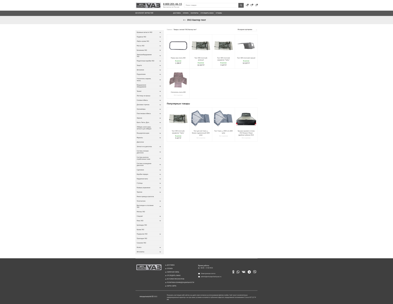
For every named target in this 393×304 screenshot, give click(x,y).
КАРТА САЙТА (171, 286)
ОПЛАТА (170, 268)
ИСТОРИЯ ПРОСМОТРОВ (175, 279)
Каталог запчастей (145, 13)
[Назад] (184, 20)
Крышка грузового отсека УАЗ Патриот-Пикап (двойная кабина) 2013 (246, 133)
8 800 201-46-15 (172, 4)
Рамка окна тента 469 (178, 58)
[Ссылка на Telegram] (249, 272)
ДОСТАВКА (170, 265)
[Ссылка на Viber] (254, 272)
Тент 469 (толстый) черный (246, 58)
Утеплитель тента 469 (178, 92)
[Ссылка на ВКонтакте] (244, 272)
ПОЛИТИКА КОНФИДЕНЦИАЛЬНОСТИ (180, 282)
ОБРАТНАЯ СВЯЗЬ (173, 272)
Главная (169, 29)
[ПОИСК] (241, 5)
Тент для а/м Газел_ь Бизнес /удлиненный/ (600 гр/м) (201, 133)
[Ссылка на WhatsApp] (238, 272)
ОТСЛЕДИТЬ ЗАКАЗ (173, 275)
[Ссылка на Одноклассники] (233, 272)
